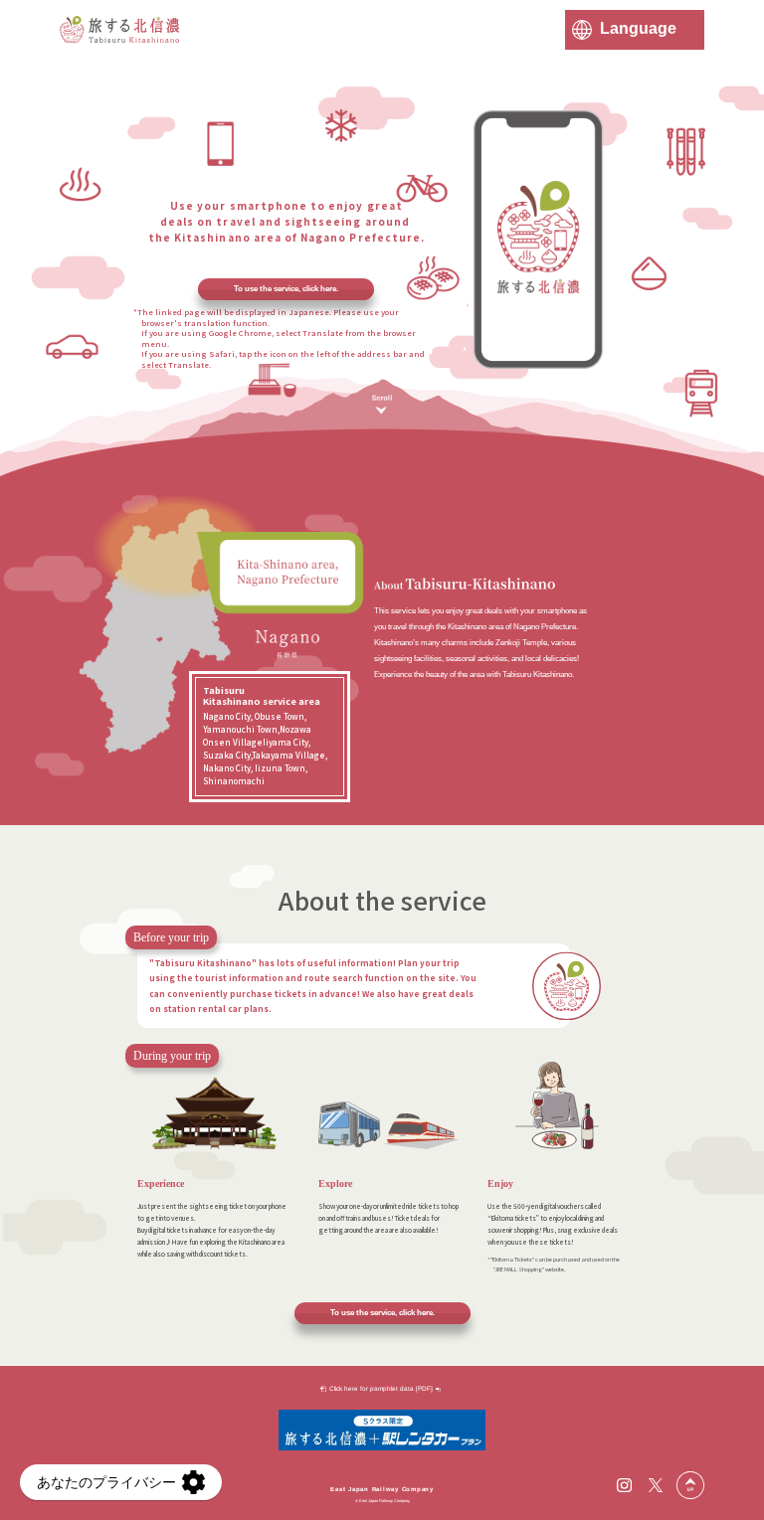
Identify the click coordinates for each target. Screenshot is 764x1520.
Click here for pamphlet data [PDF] (381, 1388)
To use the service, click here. (286, 288)
